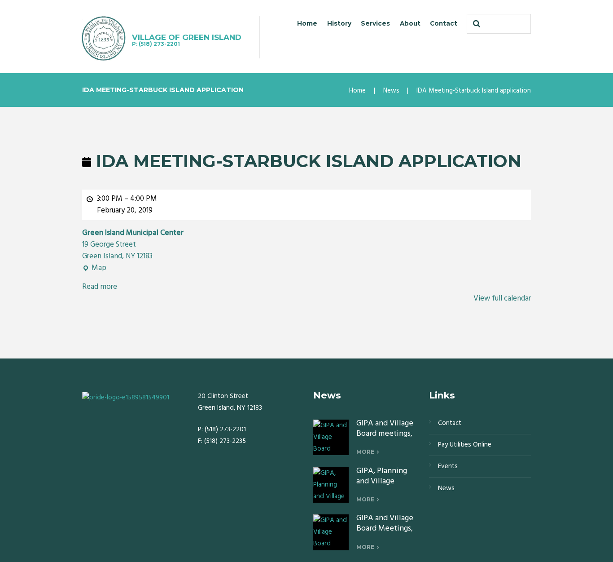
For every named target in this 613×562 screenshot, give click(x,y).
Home (307, 23)
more (365, 451)
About (410, 23)
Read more (99, 287)
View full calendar (502, 298)
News (391, 90)
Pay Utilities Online (464, 444)
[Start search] (475, 24)
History (339, 23)
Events (448, 466)
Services (375, 23)
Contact (443, 23)
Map (94, 268)
